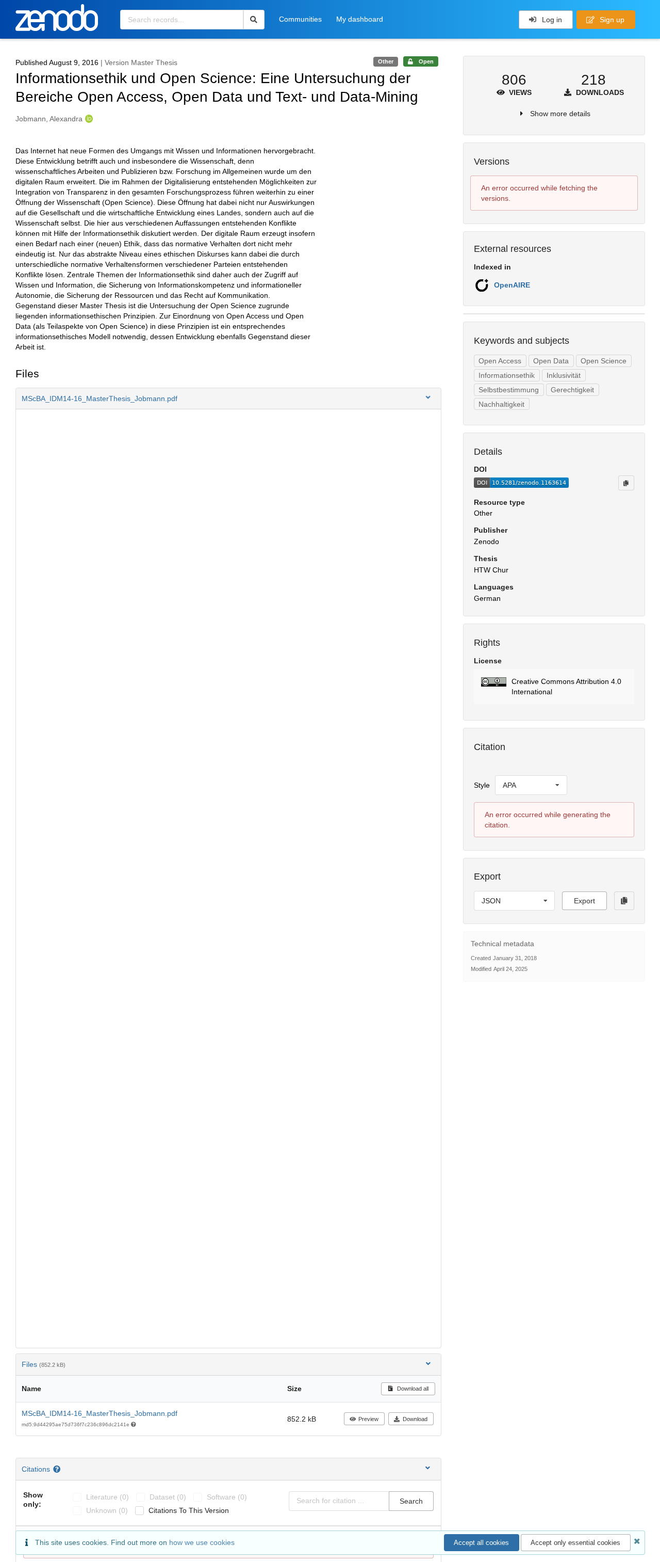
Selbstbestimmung (508, 390)
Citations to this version (188, 1510)
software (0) (227, 1497)
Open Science (603, 361)
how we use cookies (202, 1542)
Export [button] (584, 901)
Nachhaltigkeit (501, 404)
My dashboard (359, 19)
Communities (300, 19)
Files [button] (43, 1364)
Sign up (611, 19)
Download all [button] (411, 1388)
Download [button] (415, 1419)
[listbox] (531, 785)
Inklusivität (564, 375)
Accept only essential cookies (575, 1543)
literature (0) (107, 1497)
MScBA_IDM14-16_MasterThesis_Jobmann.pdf (99, 1413)
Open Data (551, 361)
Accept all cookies (481, 1543)
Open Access (499, 361)
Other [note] (385, 61)
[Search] (254, 19)
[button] (228, 398)
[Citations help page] (58, 1469)
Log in (551, 19)
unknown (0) (107, 1510)
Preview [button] (368, 1419)
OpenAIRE (512, 285)
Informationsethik (506, 375)
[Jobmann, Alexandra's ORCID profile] (87, 119)
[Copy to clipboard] (626, 482)
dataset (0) (168, 1497)
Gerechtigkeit (572, 390)
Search (411, 1501)
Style (482, 785)
